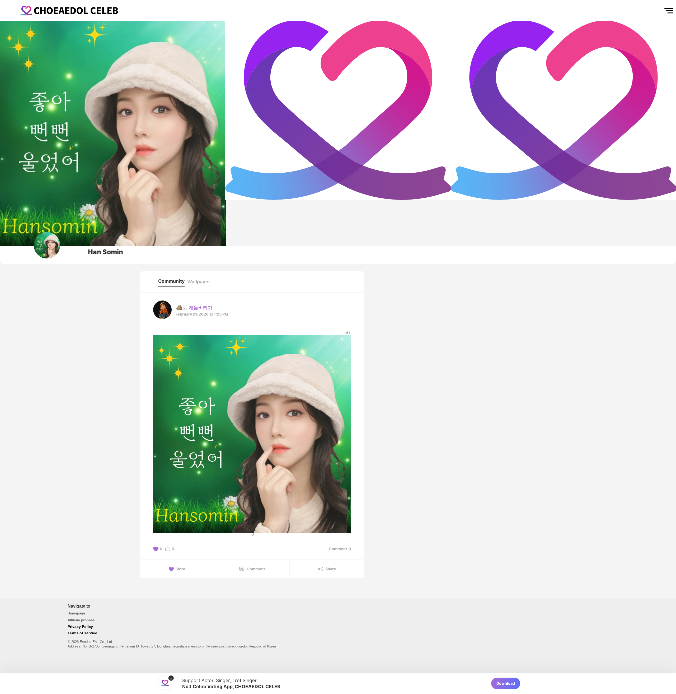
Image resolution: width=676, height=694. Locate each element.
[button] (252, 534)
